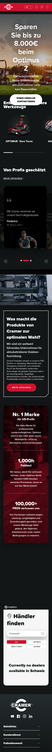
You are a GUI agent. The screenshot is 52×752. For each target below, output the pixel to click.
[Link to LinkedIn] (30, 716)
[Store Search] (42, 633)
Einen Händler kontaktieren (26, 99)
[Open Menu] (47, 7)
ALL (16, 642)
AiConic (37, 646)
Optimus (37, 642)
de (27, 7)
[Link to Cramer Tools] (8, 7)
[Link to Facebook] (18, 716)
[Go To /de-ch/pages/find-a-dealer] (42, 7)
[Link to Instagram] (24, 716)
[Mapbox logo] (10, 607)
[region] (26, 581)
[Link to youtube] (12, 716)
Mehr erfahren (12, 178)
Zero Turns (16, 646)
